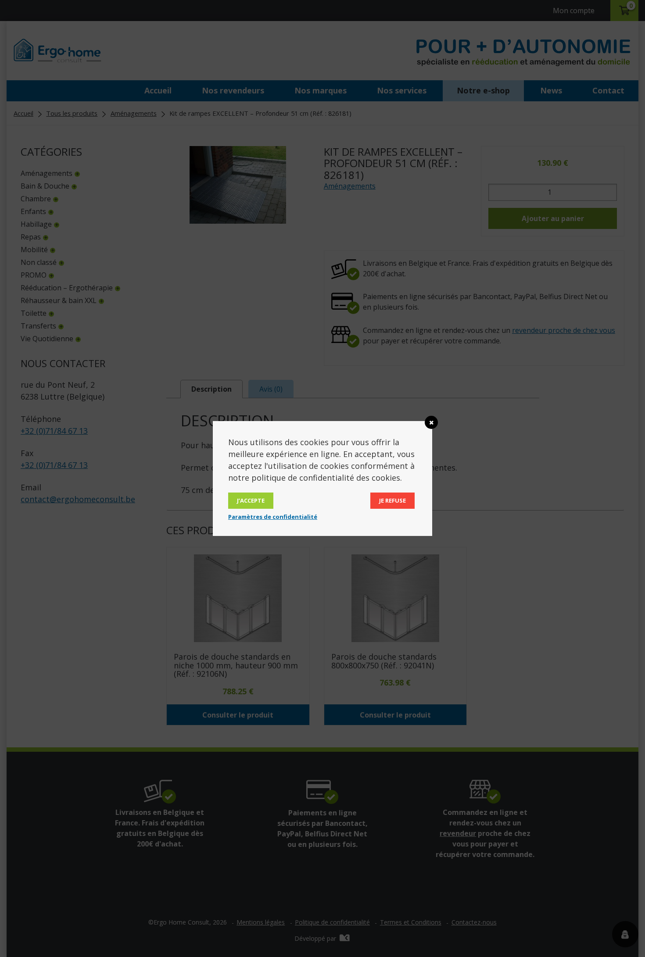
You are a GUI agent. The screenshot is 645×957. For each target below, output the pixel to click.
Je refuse (392, 500)
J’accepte (251, 500)
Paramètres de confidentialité (272, 517)
